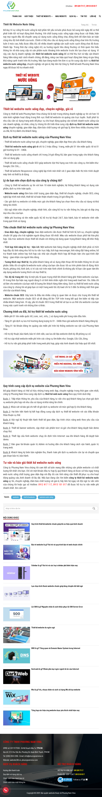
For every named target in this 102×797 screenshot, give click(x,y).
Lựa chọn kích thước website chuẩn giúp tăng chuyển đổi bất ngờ (57, 586)
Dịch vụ (72, 16)
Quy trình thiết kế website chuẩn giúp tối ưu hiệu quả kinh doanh (57, 524)
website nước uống (46, 497)
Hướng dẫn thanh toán (11, 770)
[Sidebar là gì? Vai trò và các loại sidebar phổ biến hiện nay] (16, 573)
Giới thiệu (28, 16)
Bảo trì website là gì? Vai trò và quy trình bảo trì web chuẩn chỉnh (56, 545)
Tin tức (83, 16)
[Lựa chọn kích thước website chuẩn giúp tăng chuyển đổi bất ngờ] (16, 594)
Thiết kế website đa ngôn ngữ (43, 628)
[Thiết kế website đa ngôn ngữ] (16, 635)
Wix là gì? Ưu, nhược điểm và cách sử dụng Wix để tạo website (55, 690)
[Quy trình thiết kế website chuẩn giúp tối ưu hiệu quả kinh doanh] (16, 531)
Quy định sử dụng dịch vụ (12, 774)
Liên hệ (93, 16)
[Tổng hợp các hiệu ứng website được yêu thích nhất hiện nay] (16, 718)
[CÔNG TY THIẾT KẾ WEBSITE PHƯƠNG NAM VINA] (11, 6)
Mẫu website (61, 16)
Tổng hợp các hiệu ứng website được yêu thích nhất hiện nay (55, 710)
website (16, 497)
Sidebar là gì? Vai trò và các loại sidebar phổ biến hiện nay (54, 565)
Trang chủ (17, 16)
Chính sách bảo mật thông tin (14, 782)
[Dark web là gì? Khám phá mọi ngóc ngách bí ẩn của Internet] (16, 676)
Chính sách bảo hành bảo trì (13, 778)
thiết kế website (29, 497)
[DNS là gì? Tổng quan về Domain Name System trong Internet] (16, 656)
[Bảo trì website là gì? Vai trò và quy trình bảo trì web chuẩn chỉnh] (16, 552)
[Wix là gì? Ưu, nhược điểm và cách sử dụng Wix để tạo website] (16, 697)
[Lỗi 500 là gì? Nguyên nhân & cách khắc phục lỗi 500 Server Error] (16, 614)
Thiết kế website (43, 16)
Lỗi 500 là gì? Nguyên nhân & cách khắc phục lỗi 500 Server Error (57, 607)
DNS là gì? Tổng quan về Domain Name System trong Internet (55, 648)
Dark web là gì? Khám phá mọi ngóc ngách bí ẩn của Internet (55, 669)
